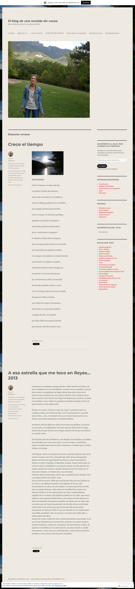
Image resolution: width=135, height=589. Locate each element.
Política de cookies (61, 585)
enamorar (17, 173)
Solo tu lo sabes (104, 254)
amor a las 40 (21, 171)
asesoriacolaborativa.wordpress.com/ (111, 271)
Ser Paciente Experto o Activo (108, 269)
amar (18, 404)
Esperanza (102, 193)
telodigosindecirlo (105, 247)
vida (9, 182)
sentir (20, 415)
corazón (15, 407)
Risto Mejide (103, 282)
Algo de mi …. (23, 33)
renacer (10, 177)
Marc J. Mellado (104, 249)
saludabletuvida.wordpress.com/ (110, 278)
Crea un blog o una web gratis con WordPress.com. (48, 579)
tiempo (20, 180)
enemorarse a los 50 (15, 409)
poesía (16, 168)
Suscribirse (102, 166)
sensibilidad (12, 413)
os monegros (103, 280)
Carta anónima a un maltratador (109, 188)
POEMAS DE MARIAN (55, 33)
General (11, 166)
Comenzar (86, 2)
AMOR (23, 404)
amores (10, 173)
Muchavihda (103, 289)
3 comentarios (13, 418)
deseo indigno (103, 274)
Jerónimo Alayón (104, 252)
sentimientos (12, 180)
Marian (10, 158)
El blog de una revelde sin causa (33, 21)
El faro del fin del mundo (107, 287)
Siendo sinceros (95, 33)
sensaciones (18, 177)
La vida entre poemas (106, 276)
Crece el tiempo (25, 144)
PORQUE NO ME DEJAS (106, 186)
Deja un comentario (15, 185)
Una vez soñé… (104, 184)
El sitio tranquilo (104, 260)
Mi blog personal (112, 33)
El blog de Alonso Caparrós (108, 285)
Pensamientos (19, 166)
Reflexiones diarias (14, 401)
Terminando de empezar (107, 265)
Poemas (11, 168)
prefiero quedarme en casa (108, 258)
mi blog (11, 33)
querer (19, 175)
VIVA (100, 263)
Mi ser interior (37, 33)
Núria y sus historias (106, 256)
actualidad (12, 171)
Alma (100, 191)
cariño (10, 407)
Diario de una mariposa (76, 33)
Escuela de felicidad (105, 267)
